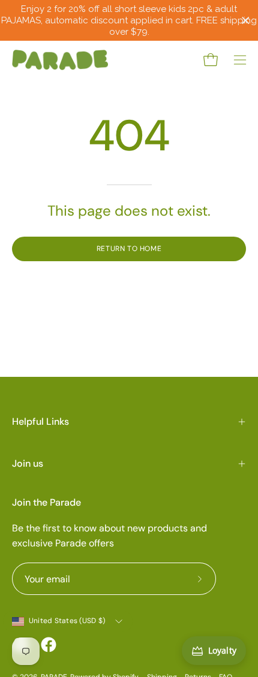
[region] (129, 20)
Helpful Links (40, 421)
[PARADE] (60, 60)
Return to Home (129, 248)
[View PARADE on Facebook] (49, 645)
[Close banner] (246, 21)
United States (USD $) (67, 620)
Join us (27, 463)
